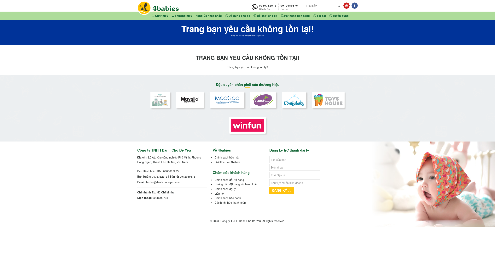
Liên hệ (219, 193)
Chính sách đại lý (225, 189)
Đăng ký (280, 190)
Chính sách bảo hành (228, 198)
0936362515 (268, 6)
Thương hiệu (183, 16)
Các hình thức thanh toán (230, 202)
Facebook (355, 6)
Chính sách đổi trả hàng (229, 180)
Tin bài (321, 16)
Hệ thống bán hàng (296, 16)
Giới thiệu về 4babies (227, 162)
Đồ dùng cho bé (239, 16)
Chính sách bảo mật (227, 157)
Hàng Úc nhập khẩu (209, 16)
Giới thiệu (161, 16)
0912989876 (289, 6)
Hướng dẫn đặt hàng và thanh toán (236, 184)
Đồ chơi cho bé (266, 16)
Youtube (346, 6)
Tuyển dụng (340, 16)
